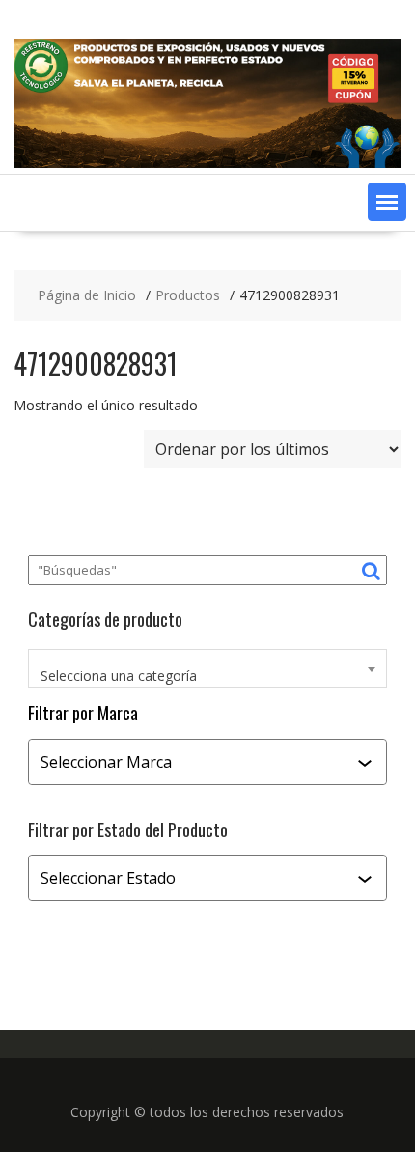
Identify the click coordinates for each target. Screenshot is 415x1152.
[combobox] (208, 668)
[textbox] (208, 676)
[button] (387, 202)
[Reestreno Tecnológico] (208, 163)
